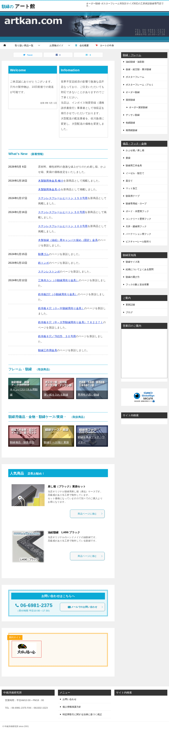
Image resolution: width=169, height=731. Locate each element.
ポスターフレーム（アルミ (139, 84)
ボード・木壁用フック (137, 211)
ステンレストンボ (49, 271)
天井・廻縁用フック (136, 226)
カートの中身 (106, 45)
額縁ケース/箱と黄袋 (56, 442)
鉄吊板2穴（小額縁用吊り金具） (58, 294)
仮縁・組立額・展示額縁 (138, 69)
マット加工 (131, 188)
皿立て (129, 180)
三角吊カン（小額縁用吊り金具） (58, 280)
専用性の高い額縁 (88, 394)
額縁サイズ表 (133, 261)
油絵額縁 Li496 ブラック (64, 532)
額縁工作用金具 (47, 350)
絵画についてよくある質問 (139, 269)
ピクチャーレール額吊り (138, 241)
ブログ (129, 312)
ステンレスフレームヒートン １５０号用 (63, 198)
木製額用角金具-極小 (50, 180)
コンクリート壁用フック (138, 218)
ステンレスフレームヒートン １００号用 (63, 226)
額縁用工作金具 (134, 165)
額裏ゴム (43, 254)
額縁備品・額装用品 (22, 442)
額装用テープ (133, 196)
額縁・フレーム (132, 55)
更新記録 (130, 304)
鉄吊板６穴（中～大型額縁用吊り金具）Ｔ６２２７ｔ (70, 322)
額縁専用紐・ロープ (136, 203)
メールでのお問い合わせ (84, 607)
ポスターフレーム (135, 77)
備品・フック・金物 (135, 143)
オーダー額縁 (133, 92)
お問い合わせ (69, 699)
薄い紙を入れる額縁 (56, 394)
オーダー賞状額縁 (138, 107)
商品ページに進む (87, 513)
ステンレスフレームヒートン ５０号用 (61, 212)
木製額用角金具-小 (49, 189)
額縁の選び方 (133, 277)
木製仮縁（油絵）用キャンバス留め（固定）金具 (68, 240)
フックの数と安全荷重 (137, 284)
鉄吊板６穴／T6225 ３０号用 (57, 336)
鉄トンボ (43, 262)
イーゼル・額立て (135, 173)
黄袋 (128, 158)
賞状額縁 (130, 99)
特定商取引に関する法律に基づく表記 (82, 714)
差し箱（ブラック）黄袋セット (67, 486)
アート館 (18, 5)
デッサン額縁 (133, 115)
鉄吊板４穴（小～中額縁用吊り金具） (61, 308)
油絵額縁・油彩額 (135, 61)
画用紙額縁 (131, 130)
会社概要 (83, 45)
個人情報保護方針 (72, 706)
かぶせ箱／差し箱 (135, 150)
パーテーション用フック (138, 234)
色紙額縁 (130, 122)
